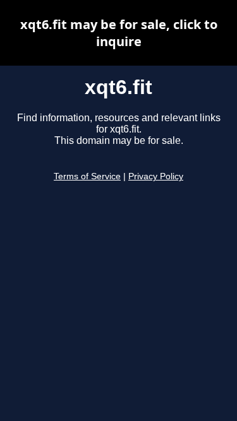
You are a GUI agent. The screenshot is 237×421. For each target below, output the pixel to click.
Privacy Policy (155, 176)
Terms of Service (87, 176)
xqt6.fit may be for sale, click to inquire (118, 33)
